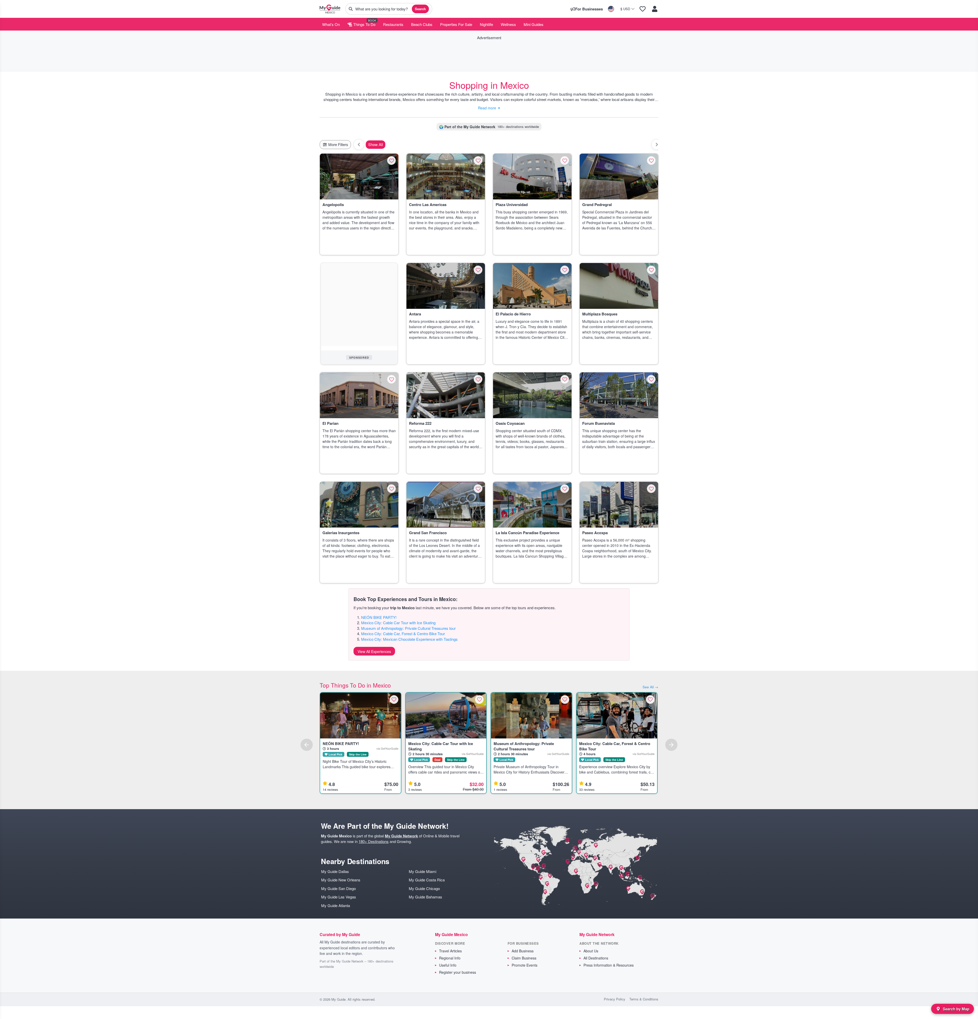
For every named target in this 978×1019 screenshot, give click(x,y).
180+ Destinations (374, 841)
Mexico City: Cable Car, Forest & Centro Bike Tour (403, 633)
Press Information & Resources (608, 965)
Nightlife (486, 24)
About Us (590, 950)
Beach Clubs (421, 24)
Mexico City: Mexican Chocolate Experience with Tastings (409, 639)
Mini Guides (534, 24)
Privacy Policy (614, 999)
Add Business (523, 950)
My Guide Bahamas (425, 896)
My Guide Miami (422, 871)
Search (420, 8)
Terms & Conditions (643, 999)
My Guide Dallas (335, 871)
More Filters (337, 144)
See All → (650, 687)
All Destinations (595, 957)
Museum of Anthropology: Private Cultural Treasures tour (408, 628)
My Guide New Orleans (340, 879)
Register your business (457, 972)
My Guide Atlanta (335, 905)
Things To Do (363, 24)
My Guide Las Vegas (338, 896)
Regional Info (449, 957)
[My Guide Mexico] (330, 9)
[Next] (671, 745)
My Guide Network (401, 836)
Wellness (508, 24)
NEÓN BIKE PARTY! (379, 617)
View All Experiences (374, 651)
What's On (331, 24)
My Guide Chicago (424, 888)
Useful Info (447, 965)
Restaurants (393, 24)
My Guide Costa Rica (427, 879)
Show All (375, 144)
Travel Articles (450, 950)
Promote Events (524, 965)
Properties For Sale (456, 24)
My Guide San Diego (338, 888)
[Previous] (307, 745)
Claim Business (524, 957)
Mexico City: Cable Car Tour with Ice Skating (398, 622)
